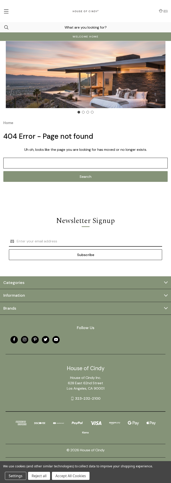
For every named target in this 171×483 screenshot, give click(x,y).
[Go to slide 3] (87, 112)
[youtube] (56, 339)
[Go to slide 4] (92, 112)
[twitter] (45, 339)
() (165, 11)
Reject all (39, 475)
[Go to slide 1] (78, 112)
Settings (15, 475)
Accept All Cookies (70, 475)
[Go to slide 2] (83, 112)
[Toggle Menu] (6, 11)
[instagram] (24, 339)
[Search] (4, 27)
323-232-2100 (87, 398)
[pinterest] (35, 339)
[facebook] (14, 339)
